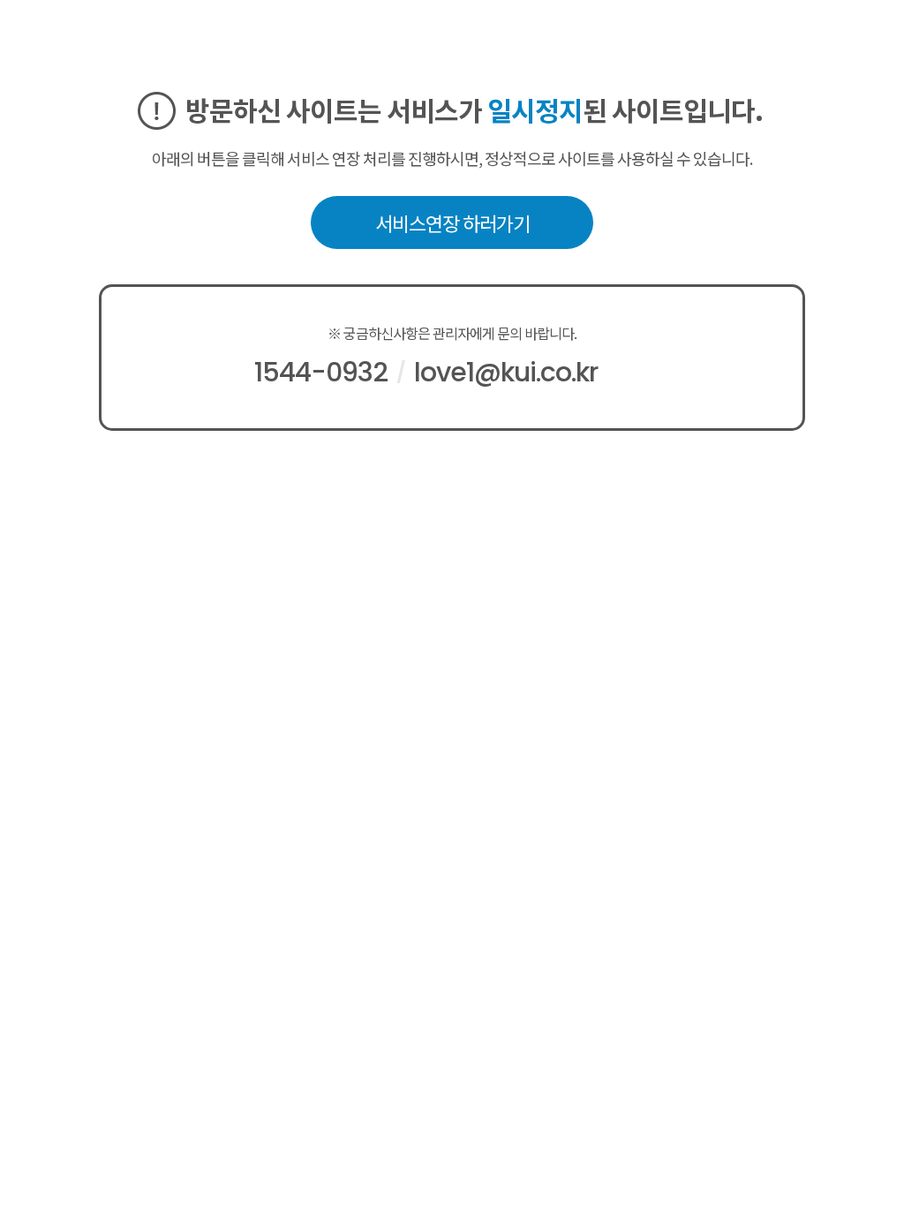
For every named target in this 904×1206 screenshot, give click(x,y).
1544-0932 (321, 372)
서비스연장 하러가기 (452, 222)
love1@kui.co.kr (506, 372)
